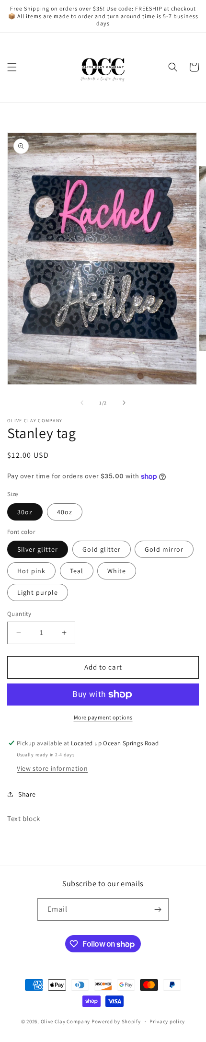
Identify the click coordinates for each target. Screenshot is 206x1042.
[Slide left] (81, 402)
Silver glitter (37, 549)
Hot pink (31, 571)
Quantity (19, 614)
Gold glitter (101, 549)
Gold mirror (164, 549)
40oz (64, 512)
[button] (12, 67)
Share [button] (27, 794)
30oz (25, 512)
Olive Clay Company (66, 1021)
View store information (52, 768)
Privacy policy (167, 1021)
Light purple (37, 592)
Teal (76, 571)
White (116, 571)
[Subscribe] (157, 909)
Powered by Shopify (116, 1021)
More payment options (103, 717)
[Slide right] (124, 402)
